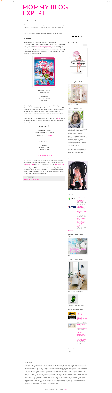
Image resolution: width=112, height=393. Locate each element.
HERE (50, 136)
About (25, 25)
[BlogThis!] (29, 177)
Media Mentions (34, 27)
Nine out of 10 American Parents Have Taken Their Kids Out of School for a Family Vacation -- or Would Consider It (82, 210)
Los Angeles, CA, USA (34, 179)
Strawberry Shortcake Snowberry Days (44, 46)
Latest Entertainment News (57, 27)
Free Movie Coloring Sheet (44, 155)
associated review (29, 164)
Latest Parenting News (51, 25)
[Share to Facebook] (32, 177)
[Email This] (27, 177)
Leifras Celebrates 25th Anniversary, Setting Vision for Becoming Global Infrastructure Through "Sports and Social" (81, 222)
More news (70, 230)
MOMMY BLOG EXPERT (45, 11)
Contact (30, 25)
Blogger (65, 389)
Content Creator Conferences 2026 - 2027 (75, 25)
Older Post (61, 208)
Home (44, 208)
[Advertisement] (44, 194)
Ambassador (26, 27)
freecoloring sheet (59, 164)
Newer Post (27, 208)
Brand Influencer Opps (45, 27)
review (58, 118)
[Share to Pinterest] (33, 177)
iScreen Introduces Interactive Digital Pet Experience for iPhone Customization (82, 326)
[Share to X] (30, 177)
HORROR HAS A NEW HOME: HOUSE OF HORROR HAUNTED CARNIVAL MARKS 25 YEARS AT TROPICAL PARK (82, 317)
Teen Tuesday (61, 25)
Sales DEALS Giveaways (39, 25)
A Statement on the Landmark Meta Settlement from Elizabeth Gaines (81, 199)
